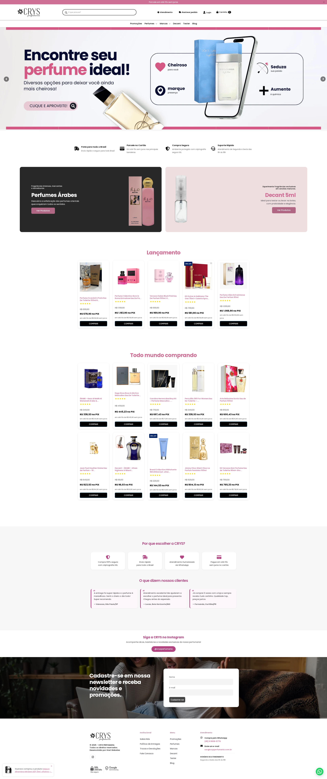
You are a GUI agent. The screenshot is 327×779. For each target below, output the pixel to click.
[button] (319, 771)
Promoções (175, 739)
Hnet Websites (113, 750)
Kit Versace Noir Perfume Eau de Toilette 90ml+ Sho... (233, 469)
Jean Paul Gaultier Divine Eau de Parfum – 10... (93, 469)
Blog (172, 763)
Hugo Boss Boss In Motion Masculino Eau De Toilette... (128, 394)
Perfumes (174, 744)
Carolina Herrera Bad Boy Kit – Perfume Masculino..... (163, 399)
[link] (105, 769)
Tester (173, 758)
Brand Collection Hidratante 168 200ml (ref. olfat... (163, 470)
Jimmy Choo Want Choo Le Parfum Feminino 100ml (197, 469)
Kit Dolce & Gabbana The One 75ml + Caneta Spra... (197, 297)
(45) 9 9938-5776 (213, 741)
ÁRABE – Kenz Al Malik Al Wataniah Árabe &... (91, 399)
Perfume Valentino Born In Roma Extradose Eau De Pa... (128, 297)
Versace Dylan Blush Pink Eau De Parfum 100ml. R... (163, 297)
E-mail (172, 687)
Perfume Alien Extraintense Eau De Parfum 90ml (232, 296)
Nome (172, 677)
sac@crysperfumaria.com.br (218, 749)
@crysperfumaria (164, 649)
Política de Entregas (150, 744)
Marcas (174, 748)
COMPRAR (93, 323)
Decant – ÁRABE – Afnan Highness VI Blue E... (126, 469)
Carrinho (224, 12)
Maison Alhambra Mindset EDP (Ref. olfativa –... (33, 770)
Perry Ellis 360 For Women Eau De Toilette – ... (198, 399)
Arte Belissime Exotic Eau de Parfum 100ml (233, 399)
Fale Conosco (146, 753)
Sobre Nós (145, 739)
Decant (173, 753)
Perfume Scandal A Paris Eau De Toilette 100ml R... (93, 299)
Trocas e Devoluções (150, 748)
